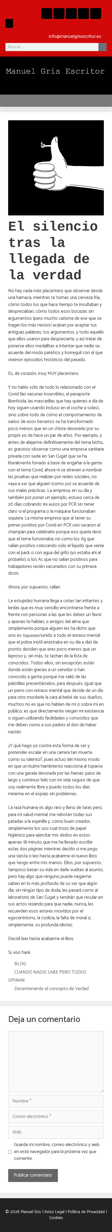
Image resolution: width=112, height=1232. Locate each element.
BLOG (20, 964)
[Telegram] (83, 13)
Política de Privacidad (86, 1211)
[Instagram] (59, 13)
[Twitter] (95, 13)
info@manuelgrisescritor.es (75, 36)
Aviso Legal (54, 1211)
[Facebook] (46, 13)
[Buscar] (102, 47)
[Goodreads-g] (71, 13)
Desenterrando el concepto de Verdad (51, 989)
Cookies (56, 1217)
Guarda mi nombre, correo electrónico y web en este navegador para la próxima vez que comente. (56, 1151)
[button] (9, 23)
